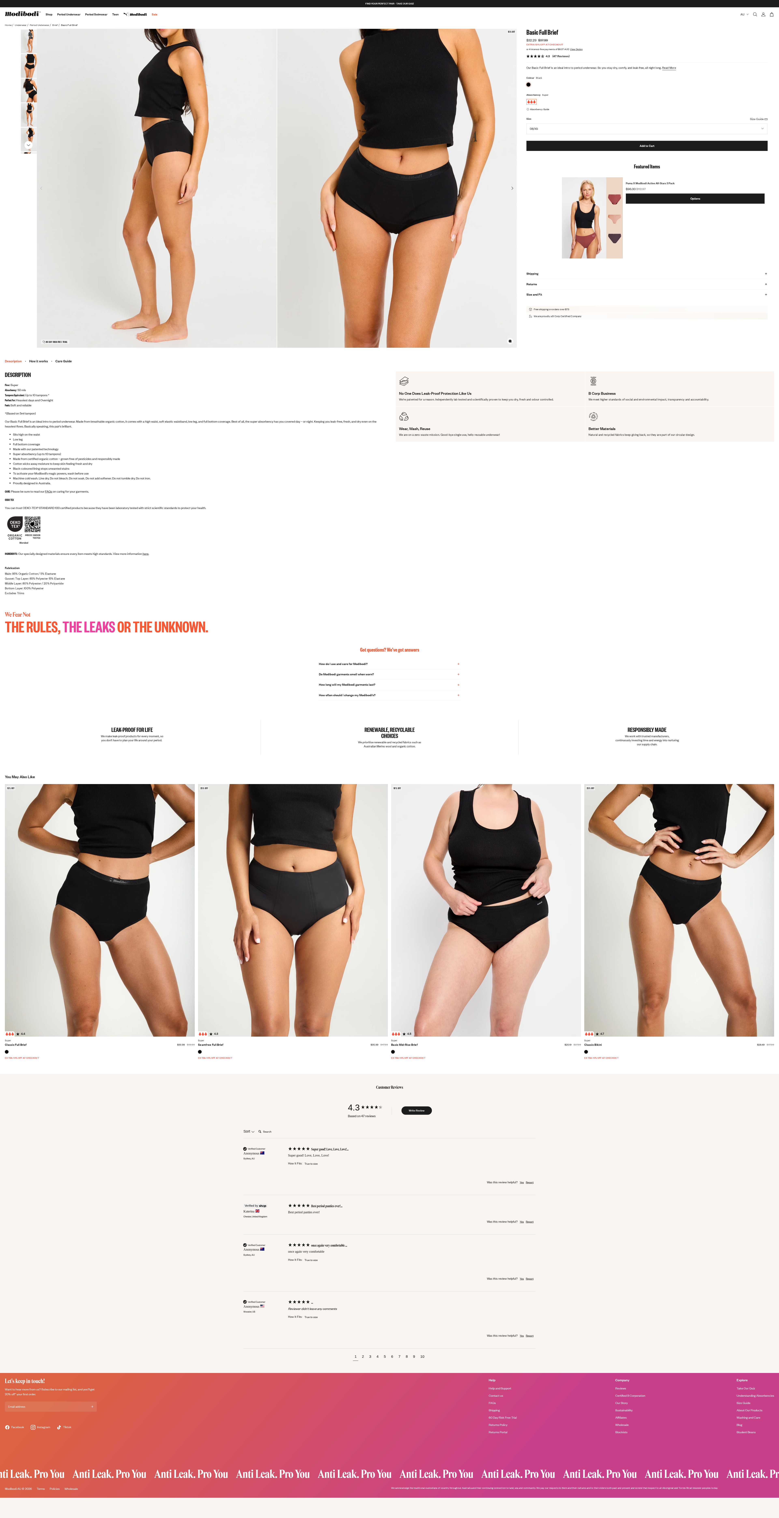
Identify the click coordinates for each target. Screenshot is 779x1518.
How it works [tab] (38, 361)
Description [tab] (13, 361)
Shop (49, 14)
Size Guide (743, 1403)
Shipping (494, 1410)
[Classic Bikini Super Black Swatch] (586, 1052)
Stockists (621, 1432)
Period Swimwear (96, 14)
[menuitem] (138, 14)
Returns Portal (498, 1432)
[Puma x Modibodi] (138, 14)
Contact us (496, 1396)
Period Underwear (68, 14)
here (145, 554)
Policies (55, 1489)
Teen (115, 14)
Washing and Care (748, 1417)
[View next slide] (28, 145)
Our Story (621, 1403)
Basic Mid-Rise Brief (404, 1044)
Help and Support (500, 1388)
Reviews (620, 1388)
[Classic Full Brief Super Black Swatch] (7, 1052)
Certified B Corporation (630, 1396)
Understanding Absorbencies (755, 1396)
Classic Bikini (593, 1044)
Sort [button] (247, 1131)
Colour (530, 77)
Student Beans (746, 1432)
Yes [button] (522, 1182)
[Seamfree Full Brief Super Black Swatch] (200, 1052)
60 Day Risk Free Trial (503, 1417)
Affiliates (621, 1417)
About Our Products (749, 1410)
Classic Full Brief (16, 1044)
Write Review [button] (417, 1110)
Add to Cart (647, 145)
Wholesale (622, 1425)
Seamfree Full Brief (211, 1044)
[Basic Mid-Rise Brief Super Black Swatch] (393, 1052)
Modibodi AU (13, 1489)
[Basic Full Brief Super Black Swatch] (528, 85)
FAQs (48, 491)
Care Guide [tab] (63, 361)
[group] (369, 1107)
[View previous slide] (28, 35)
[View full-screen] (510, 341)
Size (529, 118)
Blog (739, 1425)
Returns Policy (498, 1425)
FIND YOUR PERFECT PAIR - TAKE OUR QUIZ (389, 3)
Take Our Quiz (746, 1388)
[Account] (763, 14)
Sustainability (624, 1410)
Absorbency (533, 94)
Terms (41, 1489)
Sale (154, 14)
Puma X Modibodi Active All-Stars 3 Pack (650, 183)
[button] (355, 1357)
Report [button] (530, 1182)
